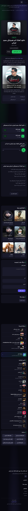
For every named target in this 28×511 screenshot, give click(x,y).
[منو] (21, 2)
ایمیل (24, 284)
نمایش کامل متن (14, 193)
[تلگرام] (25, 476)
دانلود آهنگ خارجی (8, 435)
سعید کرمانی (22, 300)
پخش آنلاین (15, 52)
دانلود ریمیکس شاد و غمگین (8, 442)
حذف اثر (25, 495)
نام (24, 278)
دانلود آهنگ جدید (19, 58)
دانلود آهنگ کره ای (20, 439)
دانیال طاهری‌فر (14, 501)
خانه (26, 10)
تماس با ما (25, 493)
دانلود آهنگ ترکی (20, 442)
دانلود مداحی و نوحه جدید (8, 439)
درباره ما (25, 491)
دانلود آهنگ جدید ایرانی (20, 10)
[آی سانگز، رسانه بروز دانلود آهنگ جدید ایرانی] (25, 2)
